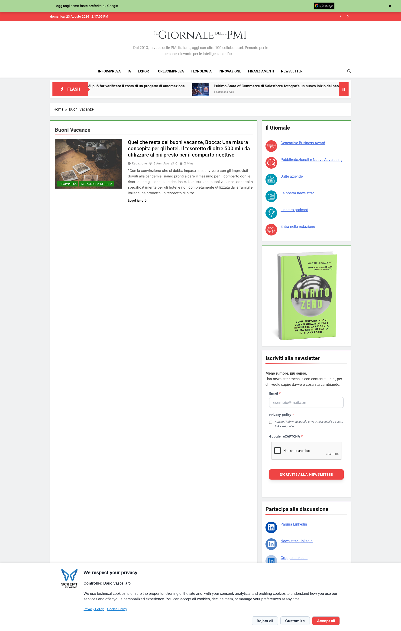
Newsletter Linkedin (297, 541)
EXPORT (144, 71)
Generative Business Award (303, 143)
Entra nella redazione (298, 226)
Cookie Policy (117, 609)
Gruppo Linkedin (294, 558)
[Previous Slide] (341, 16)
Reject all (265, 620)
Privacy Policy (94, 609)
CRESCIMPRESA (171, 71)
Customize (295, 620)
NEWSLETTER (292, 71)
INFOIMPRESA (109, 71)
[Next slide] (348, 16)
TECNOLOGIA (201, 71)
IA (129, 71)
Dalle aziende (292, 176)
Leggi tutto (135, 200)
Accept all (326, 620)
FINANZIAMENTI (261, 71)
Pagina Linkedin (294, 524)
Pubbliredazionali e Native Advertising (312, 159)
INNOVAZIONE (230, 71)
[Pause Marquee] (344, 89)
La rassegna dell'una (96, 184)
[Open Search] (349, 71)
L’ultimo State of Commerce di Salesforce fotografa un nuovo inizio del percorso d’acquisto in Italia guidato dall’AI (283, 86)
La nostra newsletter (297, 193)
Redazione (139, 163)
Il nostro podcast (294, 210)
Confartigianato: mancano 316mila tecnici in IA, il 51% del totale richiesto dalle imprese (268, 16)
